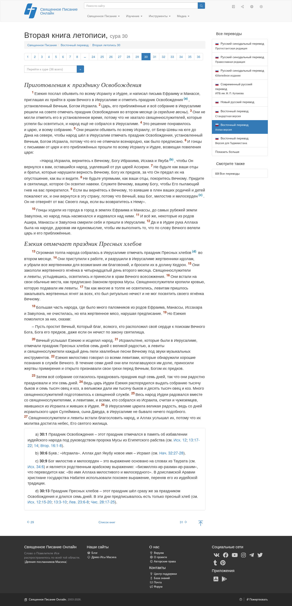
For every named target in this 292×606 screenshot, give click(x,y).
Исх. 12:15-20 (40, 501)
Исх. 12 (180, 439)
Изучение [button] (133, 16)
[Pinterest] (223, 562)
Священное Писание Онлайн (59, 11)
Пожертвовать (258, 599)
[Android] (224, 578)
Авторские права (165, 561)
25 (102, 57)
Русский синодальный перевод (239, 45)
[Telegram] (251, 555)
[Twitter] (260, 555)
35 (190, 57)
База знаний (162, 578)
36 (198, 57)
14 (36, 445)
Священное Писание (42, 45)
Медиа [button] (182, 16)
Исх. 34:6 (36, 466)
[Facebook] (225, 555)
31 (154, 57)
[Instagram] (243, 555)
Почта (158, 582)
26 (111, 57)
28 (128, 57)
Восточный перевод (74, 45)
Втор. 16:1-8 (51, 445)
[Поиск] (201, 5)
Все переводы (229, 173)
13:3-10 (60, 501)
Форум (158, 586)
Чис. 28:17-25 (103, 501)
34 (181, 57)
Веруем (159, 553)
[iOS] (216, 578)
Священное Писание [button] (102, 16)
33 (172, 57)
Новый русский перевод (237, 102)
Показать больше (227, 151)
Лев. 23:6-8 (79, 501)
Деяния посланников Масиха (45, 561)
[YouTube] (235, 555)
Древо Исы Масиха (103, 557)
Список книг (107, 522)
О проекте (160, 557)
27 (119, 57)
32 (163, 57)
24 (93, 57)
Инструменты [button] (158, 16)
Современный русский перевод (233, 88)
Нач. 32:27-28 (171, 453)
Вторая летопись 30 (106, 45)
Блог (94, 553)
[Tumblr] (215, 562)
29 (137, 57)
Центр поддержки (165, 574)
